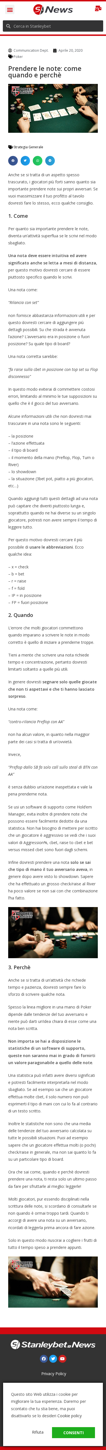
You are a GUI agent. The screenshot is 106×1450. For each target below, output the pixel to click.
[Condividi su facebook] (13, 161)
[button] (9, 9)
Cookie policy (69, 1415)
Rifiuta (38, 1432)
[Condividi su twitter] (25, 161)
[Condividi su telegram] (50, 161)
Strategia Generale (28, 147)
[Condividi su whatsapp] (37, 161)
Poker (18, 56)
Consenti (73, 1432)
